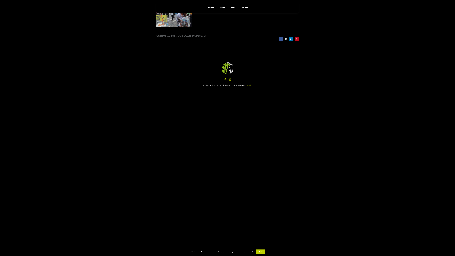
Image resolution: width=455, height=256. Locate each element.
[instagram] (230, 79)
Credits (249, 85)
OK (260, 252)
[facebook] (225, 79)
